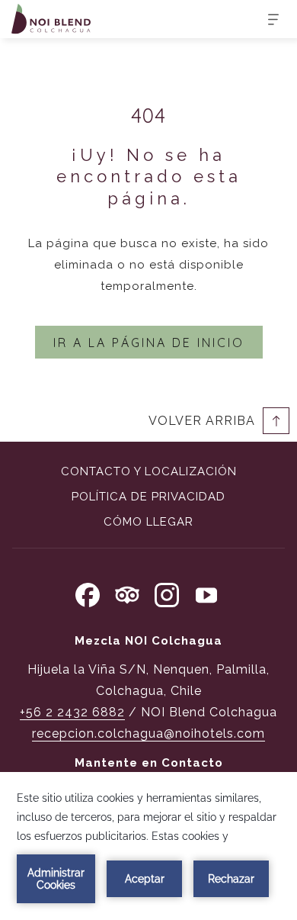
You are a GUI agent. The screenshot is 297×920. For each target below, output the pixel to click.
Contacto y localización (149, 471)
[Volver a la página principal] (51, 19)
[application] (148, 846)
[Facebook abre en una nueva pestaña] (87, 592)
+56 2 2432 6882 (72, 712)
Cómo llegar (148, 522)
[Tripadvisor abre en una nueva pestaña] (127, 592)
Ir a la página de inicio (148, 342)
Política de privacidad (148, 496)
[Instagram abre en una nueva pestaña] (167, 592)
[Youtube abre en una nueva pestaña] (206, 592)
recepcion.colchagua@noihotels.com (148, 733)
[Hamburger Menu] (268, 19)
